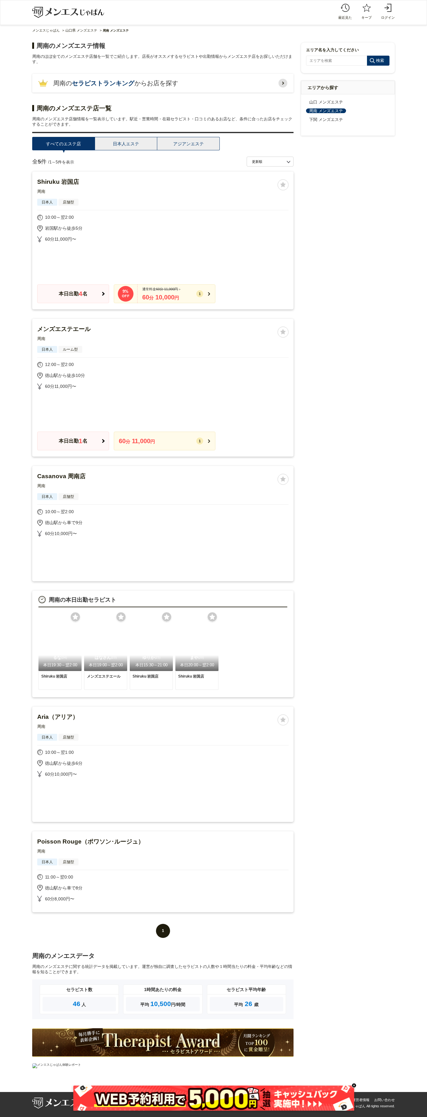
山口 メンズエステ (326, 102)
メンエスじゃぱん (46, 30)
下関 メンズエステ (326, 119)
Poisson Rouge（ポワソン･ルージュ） (90, 841)
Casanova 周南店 (61, 476)
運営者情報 (360, 1100)
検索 (380, 60)
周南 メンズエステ (326, 110)
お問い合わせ (384, 1100)
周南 (41, 191)
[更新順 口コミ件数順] (270, 162)
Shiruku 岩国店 (58, 181)
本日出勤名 (73, 293)
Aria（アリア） (57, 717)
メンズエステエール (64, 329)
